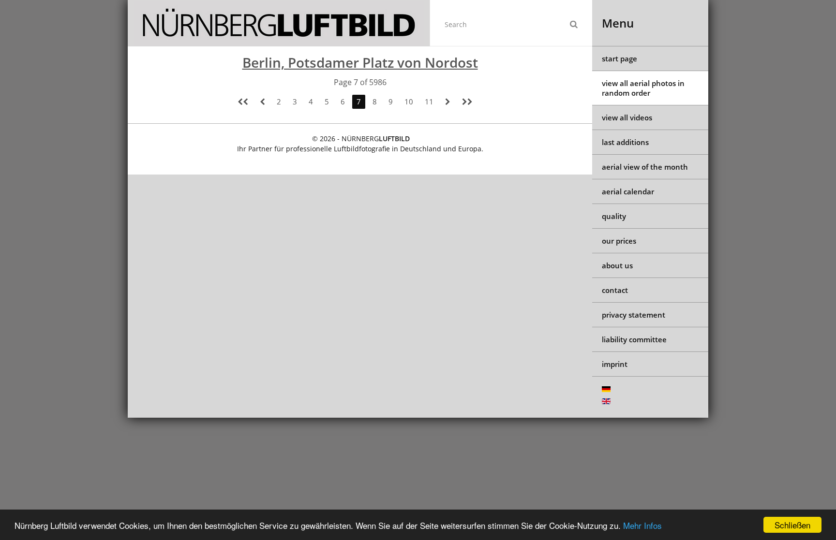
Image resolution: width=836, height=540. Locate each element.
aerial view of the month (645, 167)
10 (408, 101)
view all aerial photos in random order (643, 88)
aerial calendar (628, 191)
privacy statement (633, 315)
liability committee (634, 339)
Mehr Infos (642, 525)
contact (615, 290)
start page (619, 58)
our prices (619, 241)
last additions (625, 142)
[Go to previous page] (262, 102)
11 (429, 101)
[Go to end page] (467, 102)
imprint (614, 364)
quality (614, 216)
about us (617, 265)
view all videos (627, 117)
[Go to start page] (243, 102)
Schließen (792, 525)
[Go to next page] (448, 102)
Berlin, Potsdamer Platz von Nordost (360, 62)
